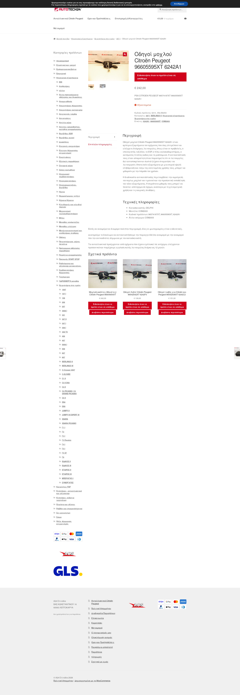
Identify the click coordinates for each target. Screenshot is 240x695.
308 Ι (64, 327)
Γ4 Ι (63, 444)
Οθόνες (62, 237)
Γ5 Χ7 (64, 453)
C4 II (64, 387)
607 (63, 353)
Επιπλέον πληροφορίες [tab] (100, 144)
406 (63, 336)
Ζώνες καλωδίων (67, 170)
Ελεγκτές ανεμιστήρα (69, 146)
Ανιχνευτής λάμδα (68, 114)
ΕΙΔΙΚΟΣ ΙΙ (66, 461)
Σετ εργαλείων (63, 513)
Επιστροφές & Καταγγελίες (129, 18)
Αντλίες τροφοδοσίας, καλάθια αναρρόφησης (70, 128)
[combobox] (172, 10)
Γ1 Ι (63, 427)
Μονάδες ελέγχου (67, 226)
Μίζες (61, 218)
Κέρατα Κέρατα (66, 200)
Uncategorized (62, 61)
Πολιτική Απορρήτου (101, 608)
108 (63, 298)
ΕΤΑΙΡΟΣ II (66, 470)
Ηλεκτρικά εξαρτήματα (81, 38)
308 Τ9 (65, 332)
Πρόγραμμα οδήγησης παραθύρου (69, 249)
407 (63, 340)
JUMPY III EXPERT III (70, 414)
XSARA (65, 419)
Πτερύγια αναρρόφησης (70, 255)
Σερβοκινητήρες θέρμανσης (66, 271)
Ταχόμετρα (64, 277)
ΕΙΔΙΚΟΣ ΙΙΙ (66, 465)
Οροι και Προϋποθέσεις (99, 18)
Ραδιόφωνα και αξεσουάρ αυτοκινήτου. (70, 264)
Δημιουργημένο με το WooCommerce (92, 680)
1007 (64, 289)
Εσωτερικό (61, 73)
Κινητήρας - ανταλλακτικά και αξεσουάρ (69, 492)
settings (159, 5)
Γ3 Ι (63, 436)
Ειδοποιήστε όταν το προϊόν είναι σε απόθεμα (156, 77)
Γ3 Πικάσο (66, 440)
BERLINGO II (156, 115)
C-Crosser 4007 (68, 370)
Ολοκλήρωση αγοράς (101, 637)
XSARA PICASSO (69, 423)
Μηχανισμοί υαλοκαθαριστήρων (68, 212)
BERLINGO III (67, 365)
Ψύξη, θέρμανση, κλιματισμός (64, 522)
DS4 (63, 402)
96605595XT (155, 121)
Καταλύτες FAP (63, 487)
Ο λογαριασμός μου (101, 632)
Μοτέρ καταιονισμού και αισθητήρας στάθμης (70, 231)
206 (63, 302)
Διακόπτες (64, 142)
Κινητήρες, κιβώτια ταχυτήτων (65, 498)
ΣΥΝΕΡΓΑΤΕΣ (68, 482)
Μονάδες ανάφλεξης (69, 222)
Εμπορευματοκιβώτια (66, 69)
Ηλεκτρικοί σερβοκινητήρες (66, 175)
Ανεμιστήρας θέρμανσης (70, 105)
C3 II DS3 (66, 382)
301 (63, 315)
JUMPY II (66, 410)
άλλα (62, 90)
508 (63, 349)
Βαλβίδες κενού (66, 137)
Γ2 (63, 431)
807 (63, 357)
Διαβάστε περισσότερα (103, 312)
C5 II (64, 398)
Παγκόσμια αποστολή (102, 647)
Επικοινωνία (97, 618)
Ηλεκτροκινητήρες (67, 181)
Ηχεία (62, 191)
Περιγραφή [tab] (94, 137)
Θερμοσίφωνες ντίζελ (69, 196)
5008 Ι (64, 344)
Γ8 (63, 457)
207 (63, 306)
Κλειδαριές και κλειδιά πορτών (70, 205)
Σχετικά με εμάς (99, 661)
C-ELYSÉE (66, 374)
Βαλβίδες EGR (66, 133)
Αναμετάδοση (65, 101)
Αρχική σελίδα (62, 38)
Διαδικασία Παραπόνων (103, 613)
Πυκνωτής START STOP (69, 259)
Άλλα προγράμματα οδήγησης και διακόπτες (70, 95)
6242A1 (146, 121)
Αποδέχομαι (179, 4)
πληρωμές (96, 656)
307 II (64, 319)
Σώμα (59, 517)
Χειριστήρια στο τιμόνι (104, 38)
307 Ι (118, 38)
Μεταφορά (59, 28)
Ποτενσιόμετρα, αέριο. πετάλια (69, 242)
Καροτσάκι (96, 622)
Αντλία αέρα (65, 122)
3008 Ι (64, 310)
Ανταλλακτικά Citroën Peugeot (68, 18)
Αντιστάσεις (65, 118)
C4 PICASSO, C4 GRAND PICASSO (69, 392)
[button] (125, 54)
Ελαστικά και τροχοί (66, 65)
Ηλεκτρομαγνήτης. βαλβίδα (68, 186)
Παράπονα (96, 651)
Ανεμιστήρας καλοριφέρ (70, 110)
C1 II (64, 378)
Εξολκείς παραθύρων (69, 161)
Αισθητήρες (64, 86)
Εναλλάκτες (65, 157)
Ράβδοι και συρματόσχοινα (69, 508)
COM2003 (166, 121)
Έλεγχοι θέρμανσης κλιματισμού (68, 151)
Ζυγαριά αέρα (66, 165)
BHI (60, 82)
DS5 (63, 406)
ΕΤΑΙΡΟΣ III (67, 474)
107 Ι (64, 293)
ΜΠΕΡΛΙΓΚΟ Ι (67, 478)
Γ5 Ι (63, 448)
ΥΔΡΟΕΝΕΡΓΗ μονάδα (69, 281)
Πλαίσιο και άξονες (65, 504)
